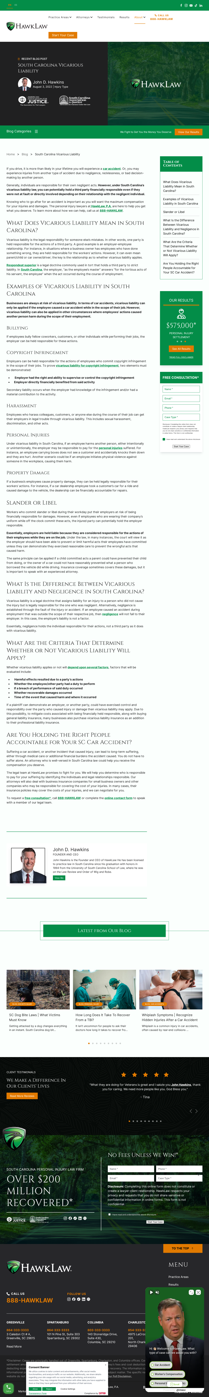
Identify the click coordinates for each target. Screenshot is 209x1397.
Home (11, 154)
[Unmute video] (151, 1292)
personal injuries (110, 448)
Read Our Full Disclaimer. (116, 1376)
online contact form (118, 798)
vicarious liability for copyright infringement (87, 365)
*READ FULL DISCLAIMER (181, 357)
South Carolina (31, 269)
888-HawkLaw (161, 19)
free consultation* (38, 798)
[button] (191, 1111)
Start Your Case (63, 35)
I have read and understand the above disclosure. (180, 439)
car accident (112, 168)
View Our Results (188, 132)
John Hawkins (181, 1084)
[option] (16, 5)
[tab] (177, 341)
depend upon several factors (88, 667)
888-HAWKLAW (111, 210)
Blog (25, 154)
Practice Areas (178, 1277)
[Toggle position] (191, 1292)
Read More (14, 1346)
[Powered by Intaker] (181, 1390)
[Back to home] (27, 26)
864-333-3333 (18, 1330)
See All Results (181, 348)
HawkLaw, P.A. (101, 206)
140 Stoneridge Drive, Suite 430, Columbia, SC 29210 (102, 1338)
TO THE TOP (180, 1248)
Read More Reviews (22, 1096)
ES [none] (16, 4)
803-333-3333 (99, 1330)
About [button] (138, 17)
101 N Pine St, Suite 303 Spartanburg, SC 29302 (63, 1336)
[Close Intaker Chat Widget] (198, 1292)
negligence (110, 614)
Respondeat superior (21, 265)
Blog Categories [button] (19, 131)
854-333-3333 (139, 1330)
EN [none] (9, 4)
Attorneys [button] (83, 17)
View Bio (59, 878)
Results (124, 17)
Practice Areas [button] (58, 17)
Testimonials (106, 17)
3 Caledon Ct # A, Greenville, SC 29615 (21, 1336)
